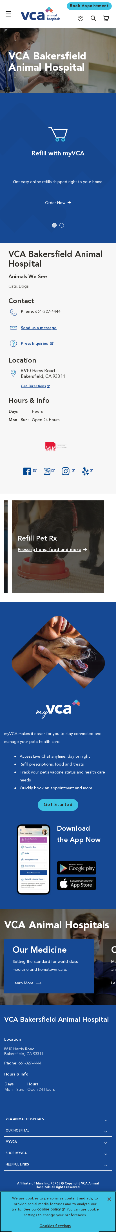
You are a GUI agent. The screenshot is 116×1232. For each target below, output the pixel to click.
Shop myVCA (16, 1153)
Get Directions (40, 386)
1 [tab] (54, 225)
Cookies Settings (55, 1226)
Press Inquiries (37, 345)
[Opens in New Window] (29, 471)
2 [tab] (61, 225)
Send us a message (39, 328)
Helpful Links (17, 1164)
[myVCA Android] (79, 867)
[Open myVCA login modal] (81, 18)
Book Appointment (89, 6)
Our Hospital (17, 1130)
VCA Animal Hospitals (25, 1119)
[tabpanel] (58, 166)
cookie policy (51, 1209)
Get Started (58, 805)
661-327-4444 (48, 312)
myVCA (11, 1142)
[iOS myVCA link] (79, 883)
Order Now (55, 203)
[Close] (109, 1199)
